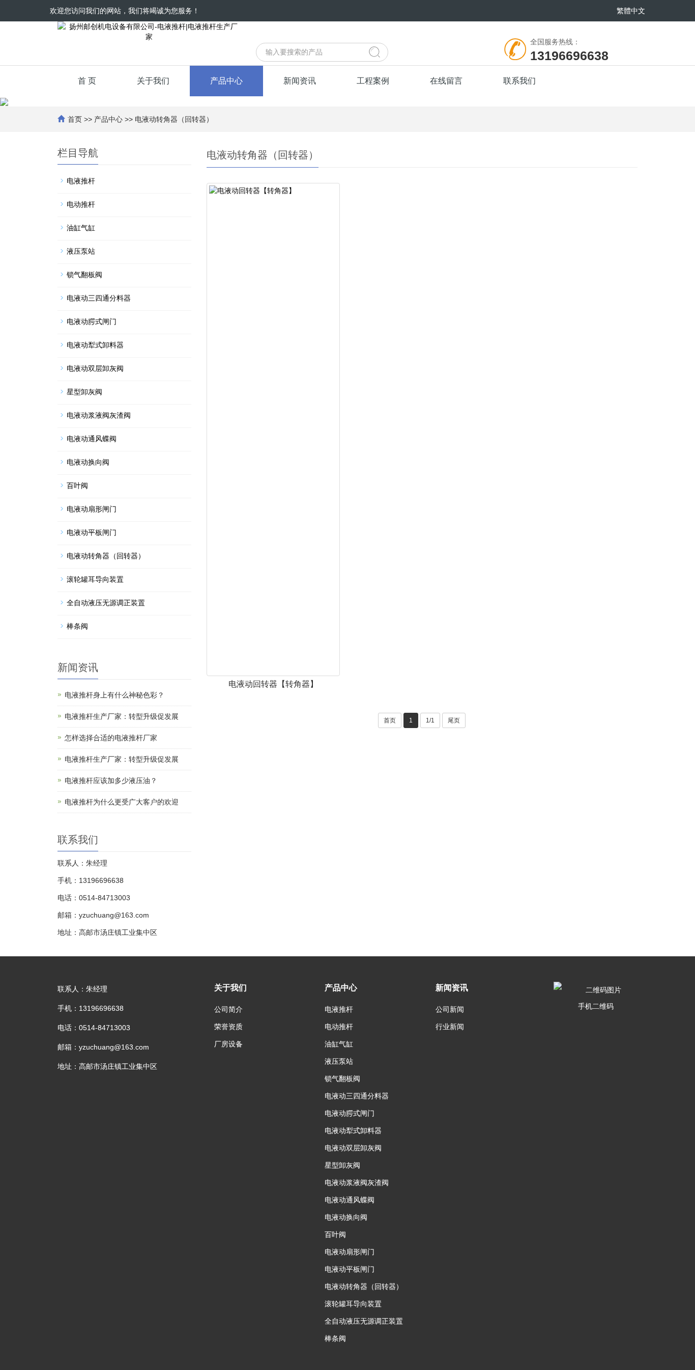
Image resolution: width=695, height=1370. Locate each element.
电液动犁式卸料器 (95, 345)
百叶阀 (77, 485)
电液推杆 (81, 181)
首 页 (87, 80)
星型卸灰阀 (84, 392)
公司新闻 (450, 1009)
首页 (75, 119)
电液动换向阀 (88, 462)
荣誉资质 (228, 1027)
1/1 (430, 720)
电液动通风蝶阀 (92, 439)
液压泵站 (81, 251)
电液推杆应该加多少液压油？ (111, 780)
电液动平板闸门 (92, 532)
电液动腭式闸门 (92, 321)
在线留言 (446, 80)
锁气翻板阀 (84, 275)
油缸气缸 (81, 228)
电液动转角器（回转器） (174, 119)
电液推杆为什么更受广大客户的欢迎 (122, 802)
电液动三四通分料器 (99, 298)
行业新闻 (450, 1027)
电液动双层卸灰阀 (95, 368)
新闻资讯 (299, 80)
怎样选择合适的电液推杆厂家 (111, 738)
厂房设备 (228, 1044)
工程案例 (373, 80)
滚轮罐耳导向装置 (95, 579)
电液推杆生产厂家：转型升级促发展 (122, 716)
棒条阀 (77, 626)
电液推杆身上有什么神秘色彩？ (114, 695)
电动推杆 (81, 204)
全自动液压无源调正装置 (106, 603)
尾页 (454, 720)
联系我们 (519, 80)
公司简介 (228, 1009)
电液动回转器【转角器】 (273, 684)
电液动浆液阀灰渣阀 (99, 415)
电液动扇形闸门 (92, 509)
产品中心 (226, 80)
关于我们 (153, 80)
